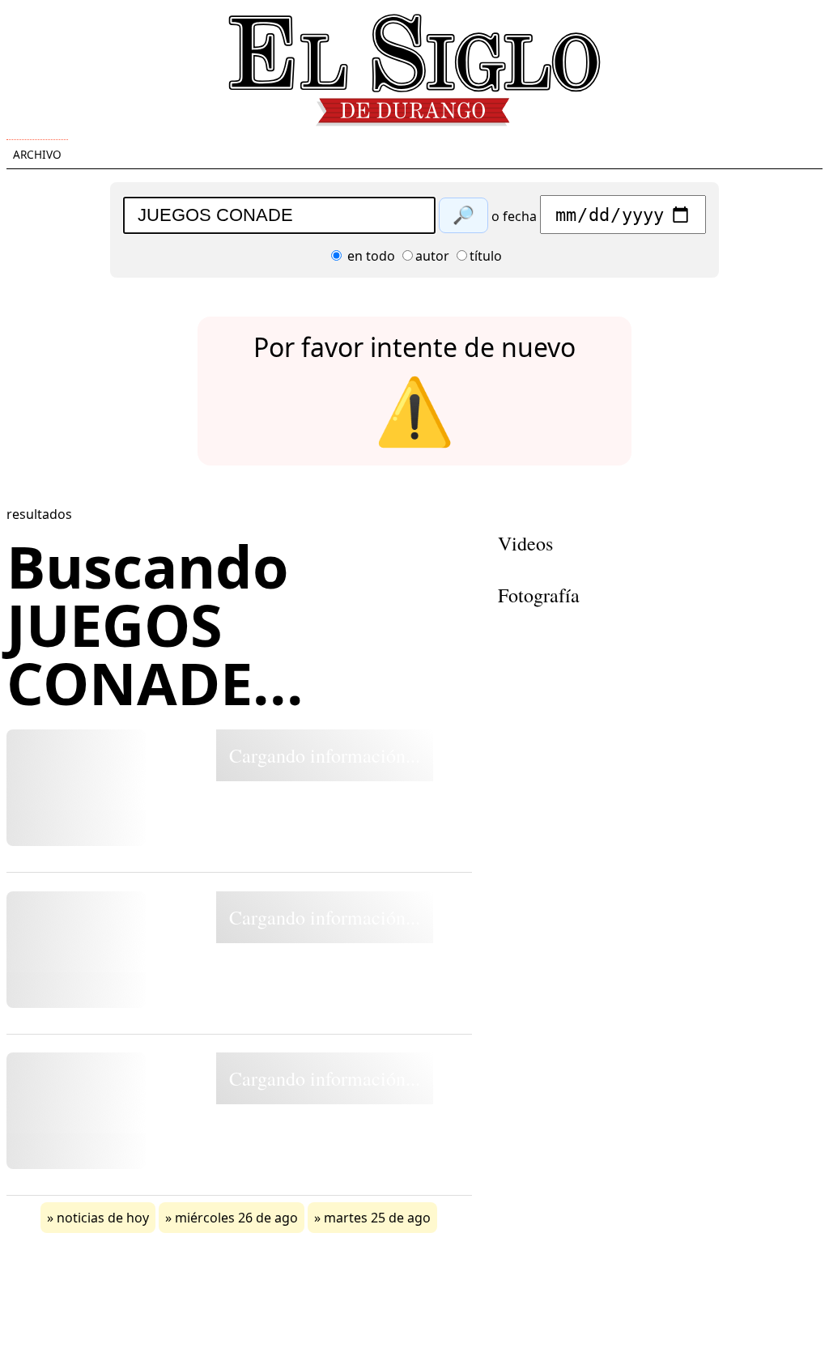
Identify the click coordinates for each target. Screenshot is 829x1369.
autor (432, 256)
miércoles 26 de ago (236, 1218)
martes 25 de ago (377, 1218)
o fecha (514, 216)
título (486, 256)
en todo (369, 256)
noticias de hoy (103, 1218)
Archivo (37, 154)
